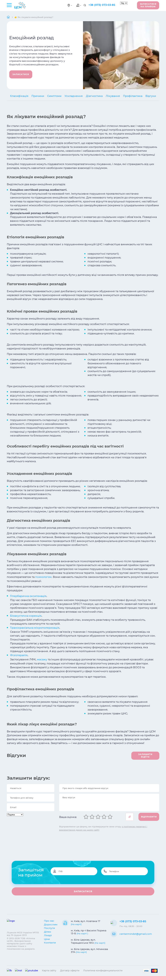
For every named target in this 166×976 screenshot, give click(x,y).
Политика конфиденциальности (103, 970)
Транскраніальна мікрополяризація (34, 627)
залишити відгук (145, 755)
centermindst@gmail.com (135, 933)
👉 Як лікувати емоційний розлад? (33, 17)
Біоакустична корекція (26, 615)
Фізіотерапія (19, 655)
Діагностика (94, 96)
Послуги (49, 928)
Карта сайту (49, 970)
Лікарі (48, 935)
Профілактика (132, 96)
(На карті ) (82, 933)
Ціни (47, 939)
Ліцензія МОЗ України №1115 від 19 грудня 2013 (23, 933)
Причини (37, 96)
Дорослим (50, 924)
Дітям (47, 931)
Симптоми (54, 96)
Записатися (20, 74)
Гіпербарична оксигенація (28, 596)
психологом (43, 577)
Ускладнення (74, 96)
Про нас (49, 920)
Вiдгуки (150, 96)
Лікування (113, 96)
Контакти (50, 942)
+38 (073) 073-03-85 (102, 4)
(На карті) (76, 924)
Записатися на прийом (148, 5)
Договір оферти (69, 970)
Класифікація (19, 96)
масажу (42, 659)
